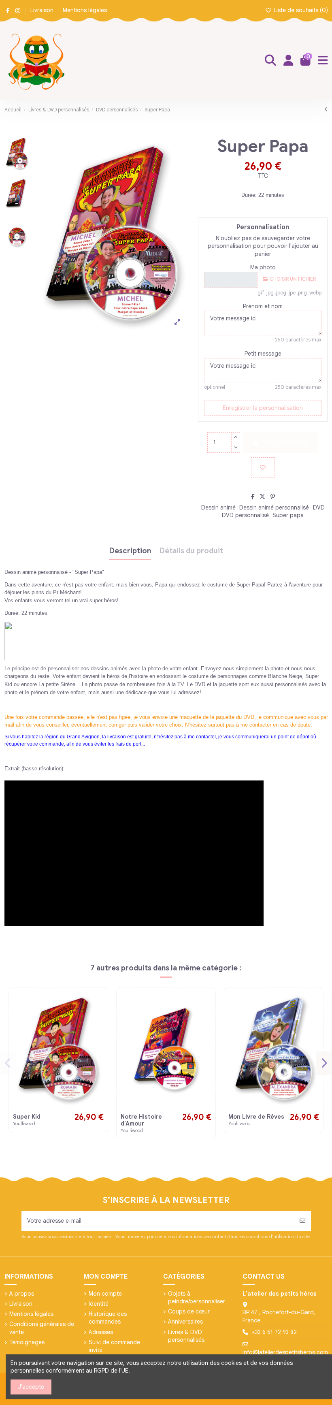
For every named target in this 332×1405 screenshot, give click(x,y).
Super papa (288, 515)
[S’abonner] (302, 1221)
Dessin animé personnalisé (274, 507)
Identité (99, 1303)
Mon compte (105, 1293)
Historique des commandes (108, 1318)
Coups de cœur (189, 1311)
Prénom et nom (263, 306)
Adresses (101, 1332)
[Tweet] (262, 496)
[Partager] (253, 496)
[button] (8, 1063)
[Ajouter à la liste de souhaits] (263, 467)
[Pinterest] (272, 496)
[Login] (288, 60)
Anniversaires (185, 1321)
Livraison (42, 10)
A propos (21, 1293)
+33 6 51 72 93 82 (274, 1332)
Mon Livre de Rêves (256, 1116)
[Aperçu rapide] (97, 1017)
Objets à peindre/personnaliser (196, 1297)
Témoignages (27, 1342)
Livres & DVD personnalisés (186, 1336)
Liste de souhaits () (300, 10)
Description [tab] (130, 551)
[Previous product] (326, 109)
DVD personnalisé (245, 515)
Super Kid (26, 1116)
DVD (319, 507)
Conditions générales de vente (41, 1328)
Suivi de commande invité (114, 1346)
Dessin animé (218, 507)
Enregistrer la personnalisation (263, 407)
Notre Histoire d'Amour (141, 1120)
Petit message (263, 353)
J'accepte (31, 1386)
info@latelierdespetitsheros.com (285, 1352)
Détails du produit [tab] (191, 551)
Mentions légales (85, 10)
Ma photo (263, 267)
